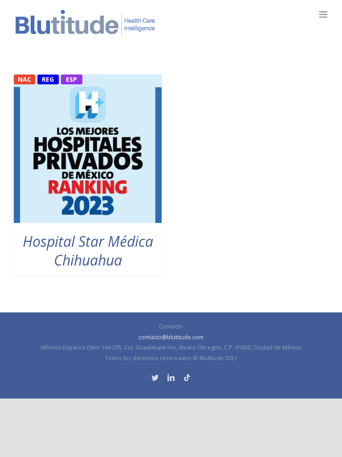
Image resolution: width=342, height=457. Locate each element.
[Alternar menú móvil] (324, 14)
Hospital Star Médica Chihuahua (88, 251)
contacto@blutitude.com (171, 337)
